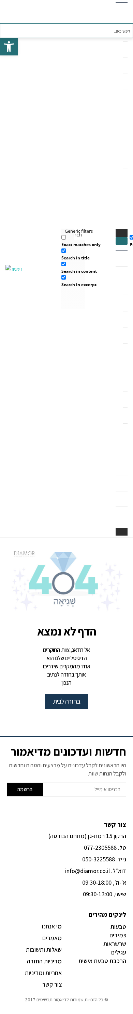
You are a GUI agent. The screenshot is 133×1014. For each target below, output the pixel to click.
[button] (122, 241)
